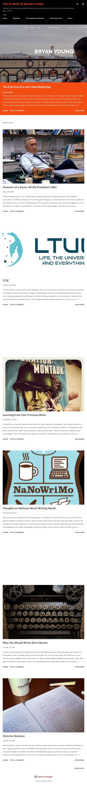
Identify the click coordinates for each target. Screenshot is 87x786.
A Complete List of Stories (35, 18)
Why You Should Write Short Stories (25, 642)
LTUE (6, 280)
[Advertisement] (43, 332)
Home (5, 18)
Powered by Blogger (45, 777)
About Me (16, 18)
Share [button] (5, 110)
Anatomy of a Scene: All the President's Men (30, 187)
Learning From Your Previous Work (24, 415)
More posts (79, 768)
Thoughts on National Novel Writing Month (29, 508)
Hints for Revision (14, 736)
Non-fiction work (56, 18)
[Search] (77, 4)
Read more (79, 110)
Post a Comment (17, 110)
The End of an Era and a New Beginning (27, 86)
